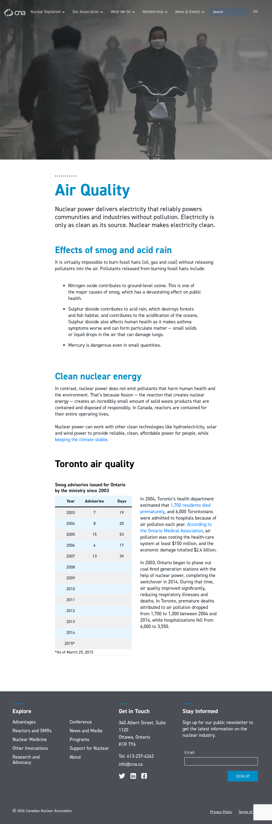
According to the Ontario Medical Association (176, 527)
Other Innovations (30, 748)
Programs (79, 739)
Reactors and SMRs (32, 730)
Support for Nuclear (89, 748)
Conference (81, 722)
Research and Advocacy (26, 759)
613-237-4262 (140, 756)
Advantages (24, 722)
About (75, 757)
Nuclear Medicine (29, 739)
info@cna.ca (131, 764)
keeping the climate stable (81, 439)
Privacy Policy (221, 811)
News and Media (86, 730)
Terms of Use (249, 811)
